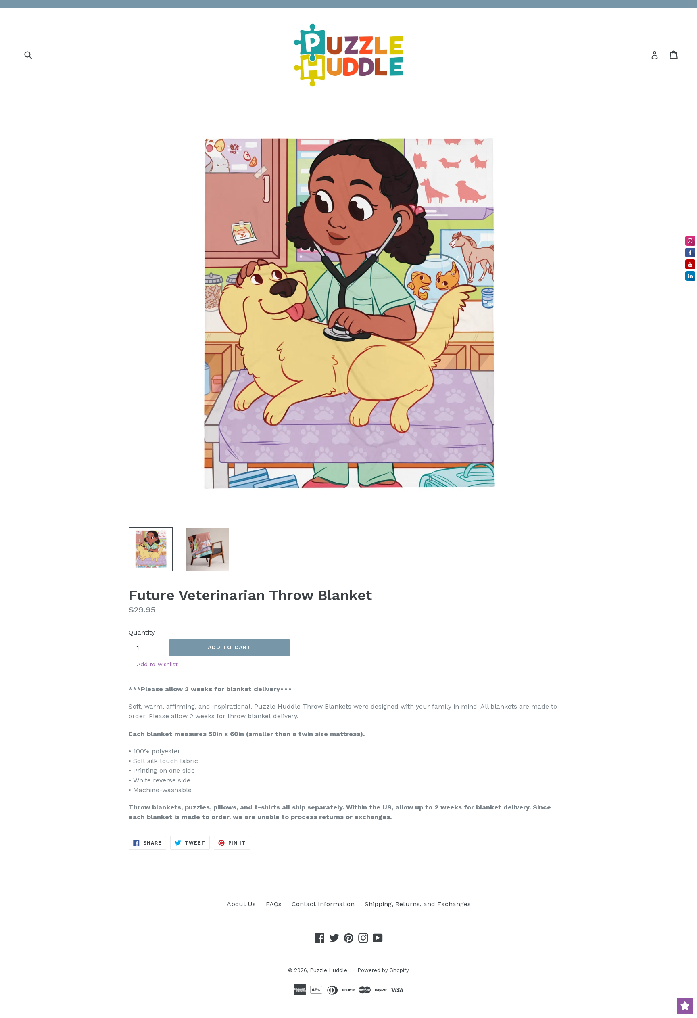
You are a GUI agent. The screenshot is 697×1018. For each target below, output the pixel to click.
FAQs (274, 904)
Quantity (142, 632)
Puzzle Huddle (328, 970)
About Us (241, 904)
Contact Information (323, 904)
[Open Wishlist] (685, 1006)
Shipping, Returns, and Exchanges (418, 904)
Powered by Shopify (383, 970)
